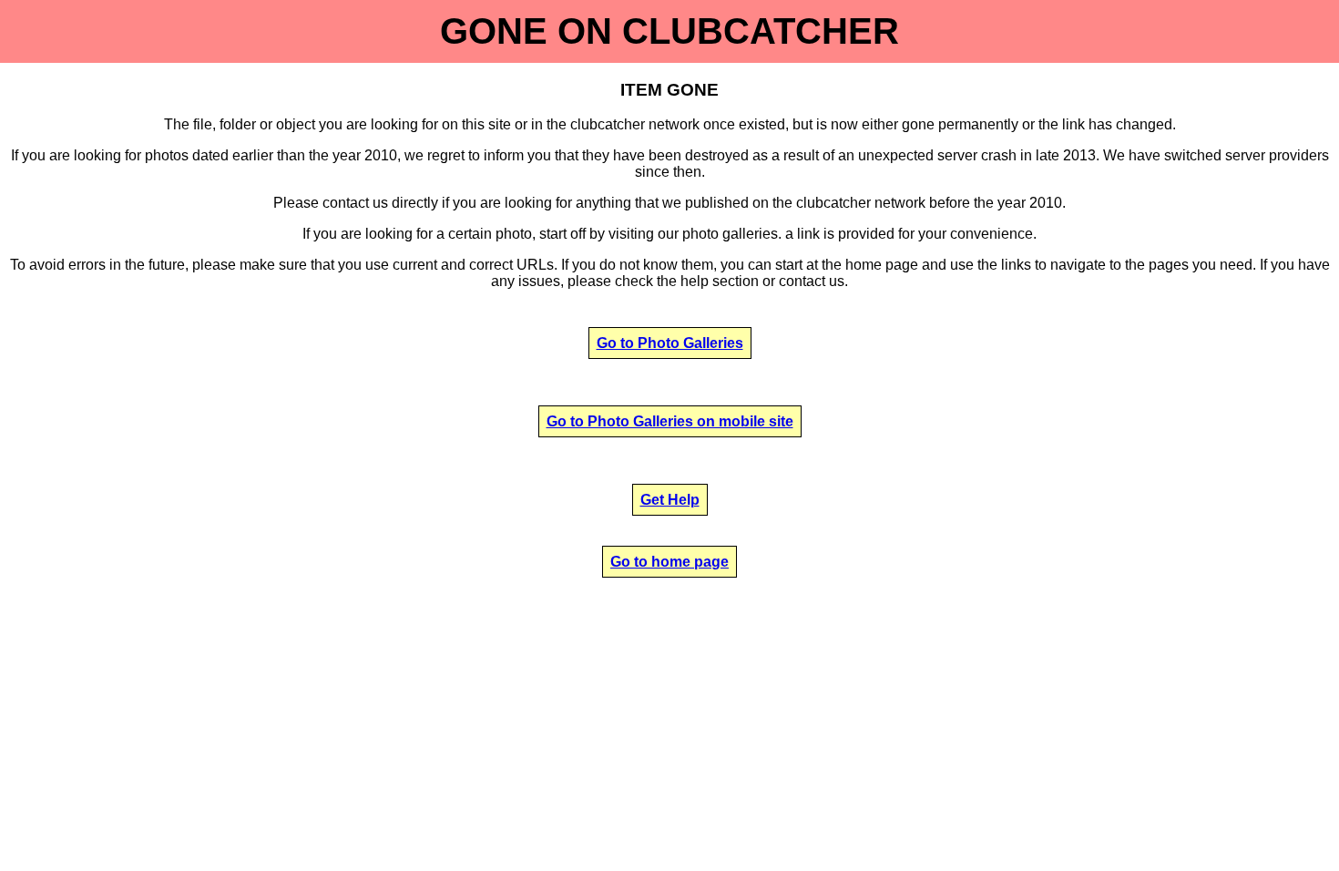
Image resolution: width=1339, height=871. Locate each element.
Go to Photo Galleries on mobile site (670, 421)
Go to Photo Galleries (670, 343)
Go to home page (669, 561)
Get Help (670, 499)
